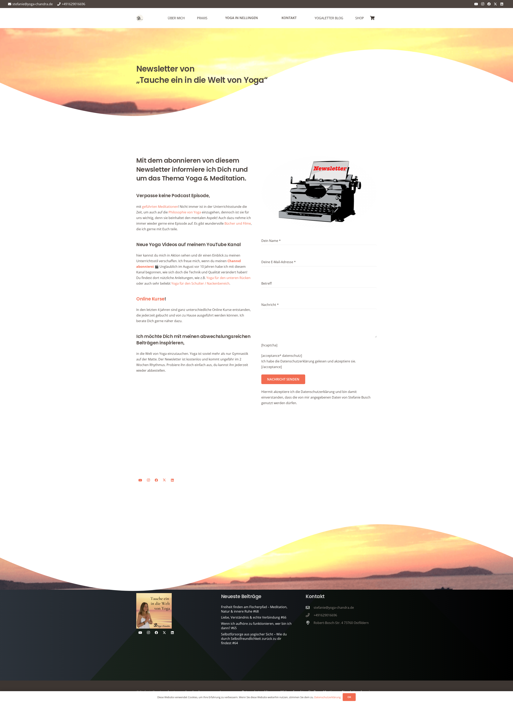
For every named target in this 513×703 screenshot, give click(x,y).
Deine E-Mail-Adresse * (278, 262)
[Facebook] (489, 4)
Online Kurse (150, 299)
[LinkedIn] (502, 4)
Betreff (266, 283)
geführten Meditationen (160, 206)
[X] (495, 4)
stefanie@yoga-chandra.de (334, 607)
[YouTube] (476, 4)
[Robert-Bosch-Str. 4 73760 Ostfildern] (310, 623)
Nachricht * (270, 304)
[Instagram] (482, 4)
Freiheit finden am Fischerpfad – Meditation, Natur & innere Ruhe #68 (254, 609)
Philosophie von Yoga (185, 212)
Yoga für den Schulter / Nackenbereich (200, 283)
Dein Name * (271, 240)
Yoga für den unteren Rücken (228, 278)
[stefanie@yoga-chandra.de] (310, 607)
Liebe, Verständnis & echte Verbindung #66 (253, 617)
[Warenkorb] (372, 18)
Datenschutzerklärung (327, 697)
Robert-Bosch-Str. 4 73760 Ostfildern (341, 623)
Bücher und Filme (237, 223)
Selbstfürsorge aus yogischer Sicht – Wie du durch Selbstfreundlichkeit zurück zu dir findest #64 (254, 638)
